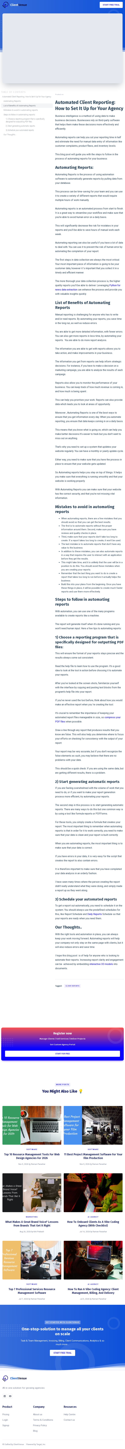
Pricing (5, 1414)
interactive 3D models (101, 964)
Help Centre (69, 1414)
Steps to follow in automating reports (19, 114)
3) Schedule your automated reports (20, 130)
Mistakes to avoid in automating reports (21, 110)
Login (5, 1420)
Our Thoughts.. (10, 134)
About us (37, 1414)
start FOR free (62, 1054)
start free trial (111, 5)
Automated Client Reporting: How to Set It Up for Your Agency (26, 97)
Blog (35, 1431)
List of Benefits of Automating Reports (20, 105)
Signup (5, 1425)
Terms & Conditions (43, 1420)
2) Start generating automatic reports (20, 126)
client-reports (73, 986)
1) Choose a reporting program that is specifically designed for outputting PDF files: (25, 120)
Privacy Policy (40, 1425)
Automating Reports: (12, 101)
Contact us (69, 1420)
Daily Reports (94, 914)
